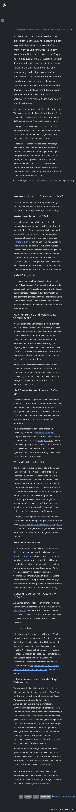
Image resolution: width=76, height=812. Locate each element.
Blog (35, 797)
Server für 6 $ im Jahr (44, 432)
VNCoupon (26, 556)
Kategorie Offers (45, 440)
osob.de (67, 809)
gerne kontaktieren (41, 783)
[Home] (5, 1)
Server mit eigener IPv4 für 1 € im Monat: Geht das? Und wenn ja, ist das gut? (39, 30)
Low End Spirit (37, 419)
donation (42, 180)
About (28, 797)
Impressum (45, 797)
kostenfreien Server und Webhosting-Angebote (40, 524)
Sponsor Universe (21, 241)
